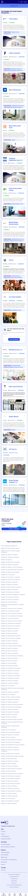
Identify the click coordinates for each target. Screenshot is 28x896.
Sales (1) (21, 203)
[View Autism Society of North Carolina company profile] (14, 202)
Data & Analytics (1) (18, 277)
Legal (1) (13, 139)
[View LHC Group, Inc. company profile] (14, 461)
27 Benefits (22, 485)
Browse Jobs (4, 862)
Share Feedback (4, 854)
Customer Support (5, 852)
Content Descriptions (6, 838)
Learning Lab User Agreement (14, 874)
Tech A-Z (3, 864)
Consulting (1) (14, 310)
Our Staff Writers (5, 836)
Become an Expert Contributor (8, 846)
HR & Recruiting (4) (16, 365)
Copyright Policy (14, 878)
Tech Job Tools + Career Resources (9, 859)
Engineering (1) (7, 70)
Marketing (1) (13, 70)
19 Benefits (21, 193)
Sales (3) (19, 239)
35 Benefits (22, 56)
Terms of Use (14, 882)
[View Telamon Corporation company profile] (14, 67)
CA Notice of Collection (14, 887)
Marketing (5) (15, 239)
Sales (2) (12, 277)
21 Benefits (21, 390)
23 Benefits (21, 263)
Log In (25, 1)
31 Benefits (7, 455)
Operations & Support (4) (17, 68)
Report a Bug (4, 857)
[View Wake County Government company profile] (14, 397)
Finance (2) (17, 367)
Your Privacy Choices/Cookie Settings (14, 884)
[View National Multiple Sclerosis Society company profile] (14, 237)
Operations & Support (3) (9, 367)
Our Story (3, 831)
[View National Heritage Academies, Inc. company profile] (14, 492)
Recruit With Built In (5, 844)
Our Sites (3, 870)
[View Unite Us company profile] (14, 274)
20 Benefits (22, 353)
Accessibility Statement (14, 876)
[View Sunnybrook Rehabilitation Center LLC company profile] (14, 170)
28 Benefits (22, 93)
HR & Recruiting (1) (8, 107)
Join (21, 1)
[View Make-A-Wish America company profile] (14, 104)
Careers (2, 834)
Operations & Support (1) (17, 107)
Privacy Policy (14, 880)
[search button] (18, 2)
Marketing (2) (14, 105)
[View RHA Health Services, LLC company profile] (14, 364)
